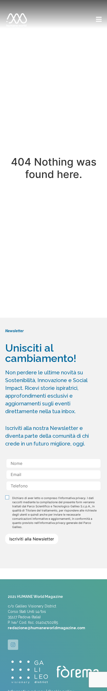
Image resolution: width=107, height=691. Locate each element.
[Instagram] (13, 645)
